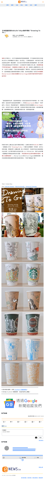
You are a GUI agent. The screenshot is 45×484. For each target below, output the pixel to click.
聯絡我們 (41, 477)
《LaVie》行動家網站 (20, 389)
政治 (22, 5)
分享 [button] (37, 457)
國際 (36, 5)
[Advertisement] (22, 19)
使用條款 (29, 477)
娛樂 (12, 5)
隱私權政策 (41, 440)
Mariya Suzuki (20, 186)
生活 (31, 5)
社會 (17, 5)
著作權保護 (23, 477)
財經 (26, 5)
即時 (8, 5)
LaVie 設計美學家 (19, 35)
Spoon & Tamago (31, 186)
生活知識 (15, 36)
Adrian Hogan (9, 186)
